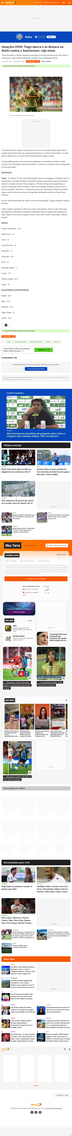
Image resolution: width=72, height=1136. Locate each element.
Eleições (12, 964)
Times (50, 37)
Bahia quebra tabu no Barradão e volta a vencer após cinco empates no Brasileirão (23, 530)
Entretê (13, 1005)
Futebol (48, 342)
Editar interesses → (62, 554)
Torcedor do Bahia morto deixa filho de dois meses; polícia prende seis (58, 517)
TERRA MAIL (38, 2)
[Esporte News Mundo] (6, 325)
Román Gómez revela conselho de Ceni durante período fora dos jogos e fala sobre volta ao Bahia (53, 472)
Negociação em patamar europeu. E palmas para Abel (17, 887)
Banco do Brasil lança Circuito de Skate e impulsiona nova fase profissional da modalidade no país (59, 934)
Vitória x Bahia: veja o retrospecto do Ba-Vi (20, 946)
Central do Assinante (51, 2)
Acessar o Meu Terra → (30, 545)
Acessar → (31, 620)
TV (11, 991)
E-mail (63, 2)
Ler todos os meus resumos (36, 579)
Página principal (10, 2)
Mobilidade (14, 978)
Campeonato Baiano (20, 342)
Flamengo (15, 930)
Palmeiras (9, 430)
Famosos (48, 1018)
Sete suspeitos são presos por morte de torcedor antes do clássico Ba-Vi (18, 501)
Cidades (13, 1018)
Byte (47, 1032)
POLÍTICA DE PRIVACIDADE (53, 1108)
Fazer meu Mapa (19, 612)
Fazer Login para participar (36, 369)
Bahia (28, 37)
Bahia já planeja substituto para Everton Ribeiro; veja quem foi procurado (24, 517)
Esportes (57, 342)
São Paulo (40, 884)
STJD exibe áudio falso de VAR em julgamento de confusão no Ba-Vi (16, 470)
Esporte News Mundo (36, 342)
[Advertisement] (51, 531)
